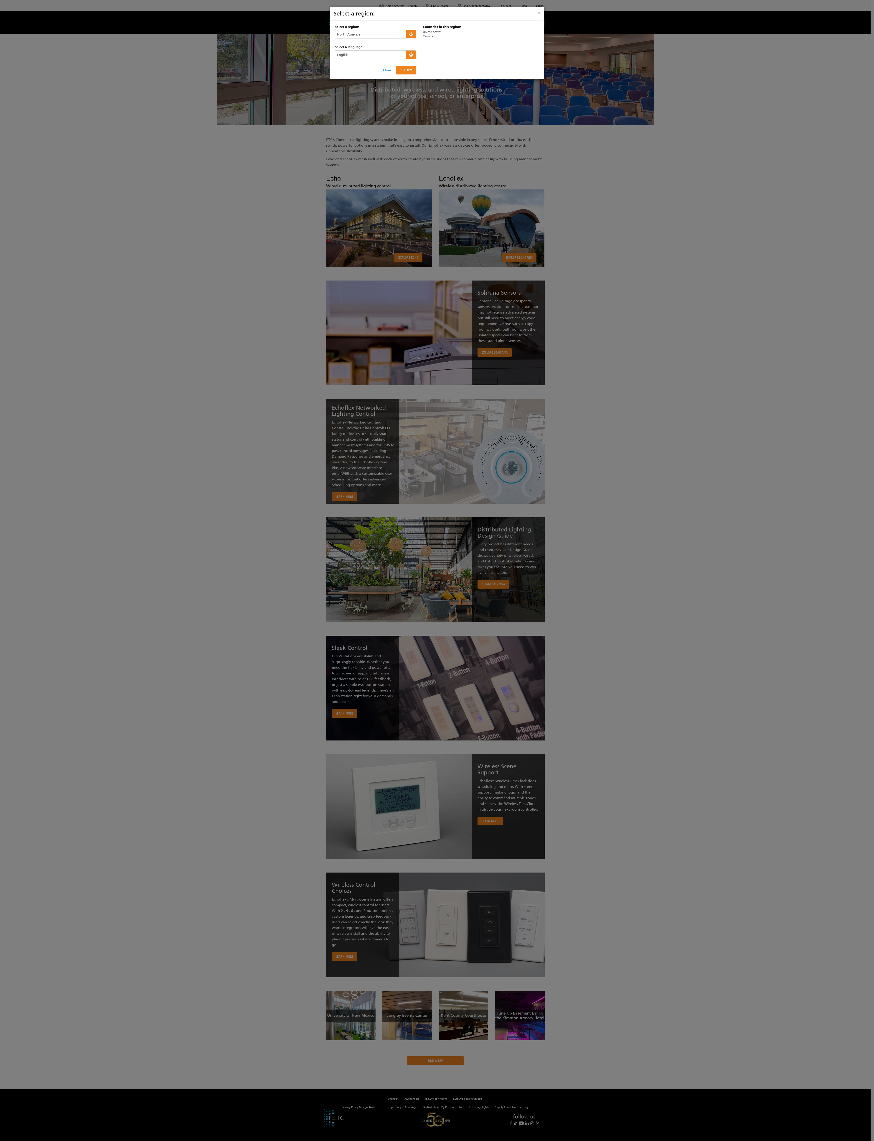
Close (387, 70)
